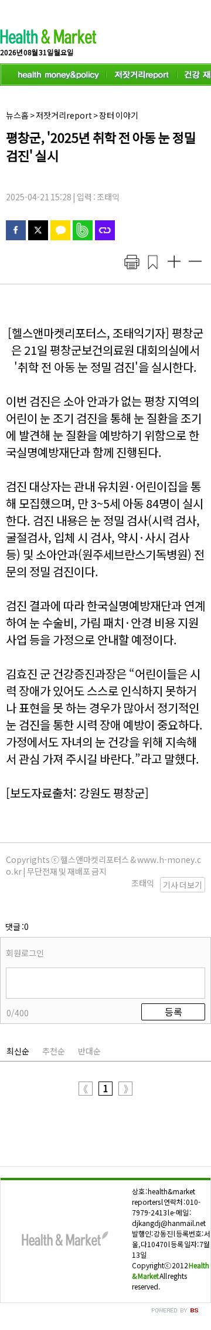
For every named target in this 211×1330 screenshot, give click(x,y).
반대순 (89, 1051)
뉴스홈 (17, 115)
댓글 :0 (17, 926)
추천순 (53, 1051)
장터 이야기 (118, 115)
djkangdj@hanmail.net (169, 1223)
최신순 (17, 1051)
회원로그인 (25, 953)
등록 (173, 1012)
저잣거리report (64, 115)
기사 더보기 (182, 885)
